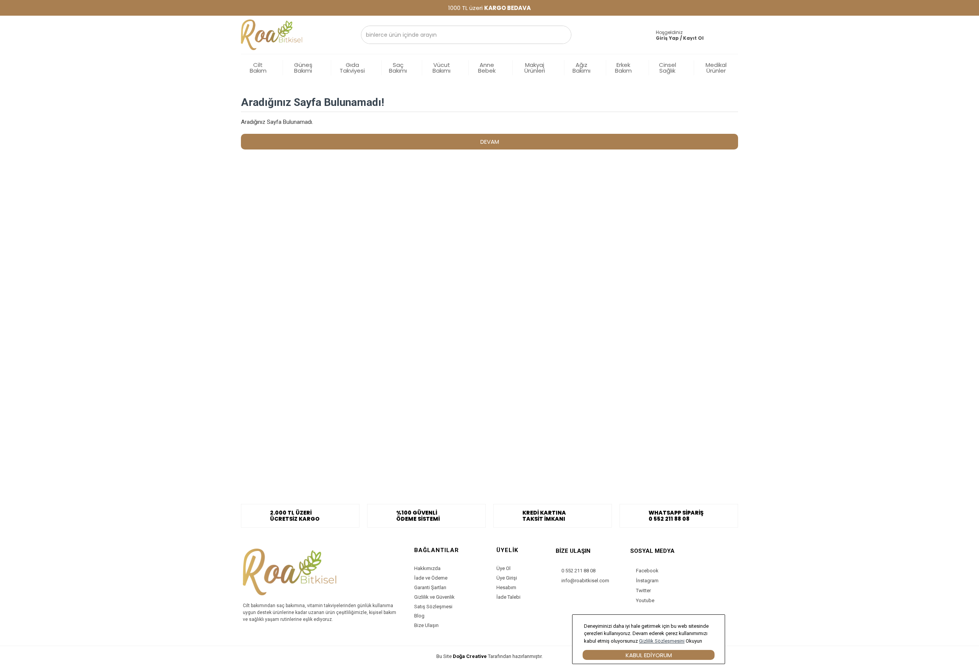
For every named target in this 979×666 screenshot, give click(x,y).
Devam (489, 142)
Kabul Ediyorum (649, 655)
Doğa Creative (470, 656)
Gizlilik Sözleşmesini (662, 641)
